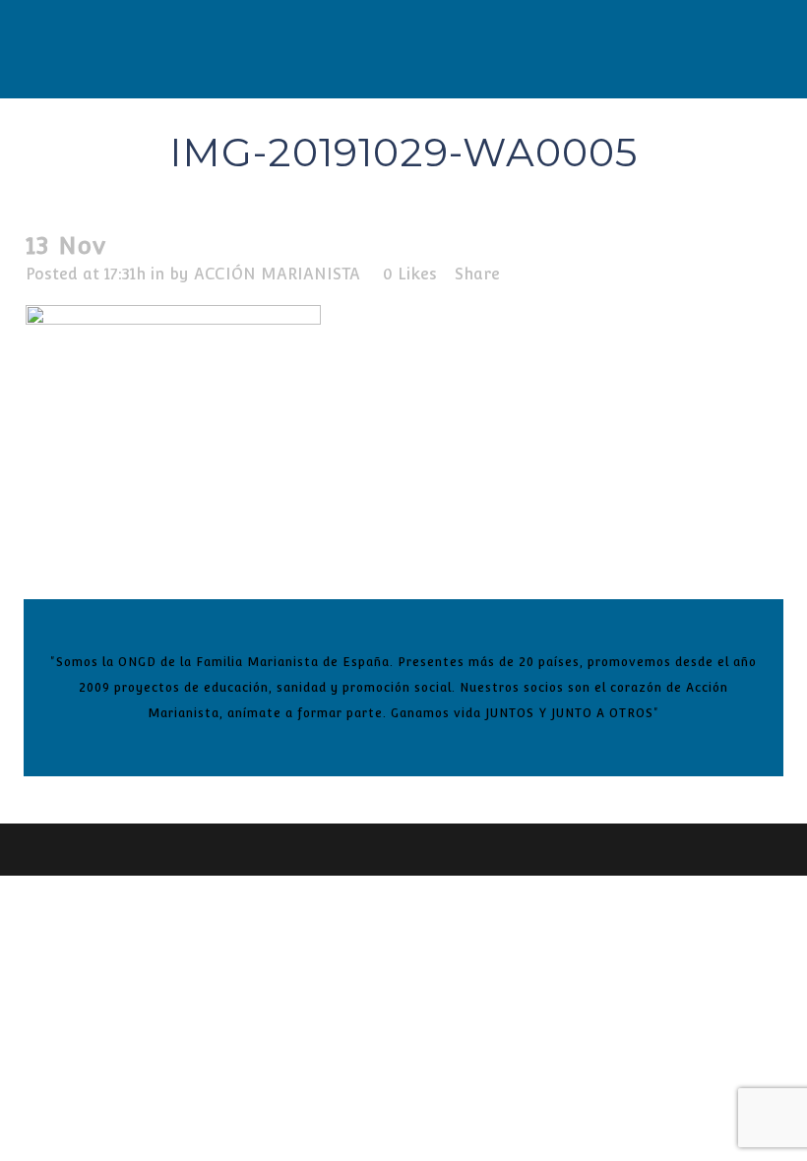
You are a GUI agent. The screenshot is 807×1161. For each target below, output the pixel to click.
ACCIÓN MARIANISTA (277, 274)
